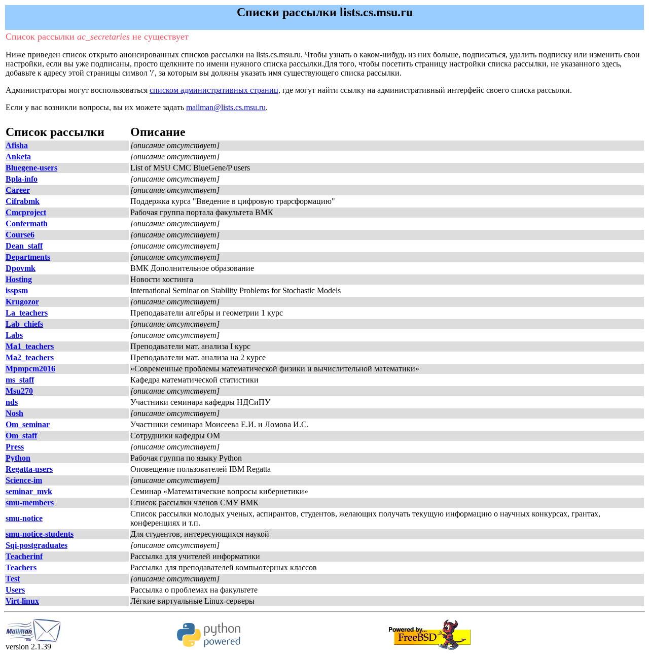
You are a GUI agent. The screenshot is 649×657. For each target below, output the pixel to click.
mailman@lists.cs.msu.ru (226, 107)
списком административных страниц (214, 90)
